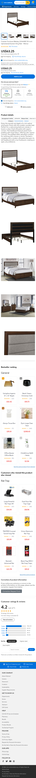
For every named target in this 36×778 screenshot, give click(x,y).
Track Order (13, 667)
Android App (5, 754)
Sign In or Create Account (13, 664)
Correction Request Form (11, 591)
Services (16, 6)
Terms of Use (5, 734)
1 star (3, 635)
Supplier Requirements (8, 690)
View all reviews (8, 620)
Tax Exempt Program (8, 727)
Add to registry (27, 107)
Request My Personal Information (11, 742)
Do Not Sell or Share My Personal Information (15, 745)
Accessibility (5, 722)
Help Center (29, 664)
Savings (23, 6)
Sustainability (5, 687)
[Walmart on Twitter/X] (7, 761)
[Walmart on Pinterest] (14, 761)
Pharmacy (5, 716)
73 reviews (14, 46)
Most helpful (6, 645)
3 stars (3, 630)
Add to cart (18, 76)
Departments (8, 6)
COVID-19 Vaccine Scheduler (10, 714)
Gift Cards (5, 707)
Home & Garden (18, 121)
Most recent (11, 641)
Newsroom (5, 681)
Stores (4, 699)
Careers (4, 679)
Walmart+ (5, 704)
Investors (4, 684)
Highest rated (23, 641)
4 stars (3, 628)
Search (31, 649)
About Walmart (6, 676)
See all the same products (27, 575)
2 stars (3, 632)
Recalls (4, 719)
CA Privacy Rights (7, 739)
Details (16, 103)
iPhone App (5, 751)
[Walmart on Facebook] (3, 761)
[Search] (28, 2)
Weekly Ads (25, 667)
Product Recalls (6, 725)
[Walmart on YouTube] (10, 761)
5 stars (3, 626)
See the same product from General (24, 467)
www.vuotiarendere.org (21, 60)
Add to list (10, 107)
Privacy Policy (6, 737)
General (26, 121)
